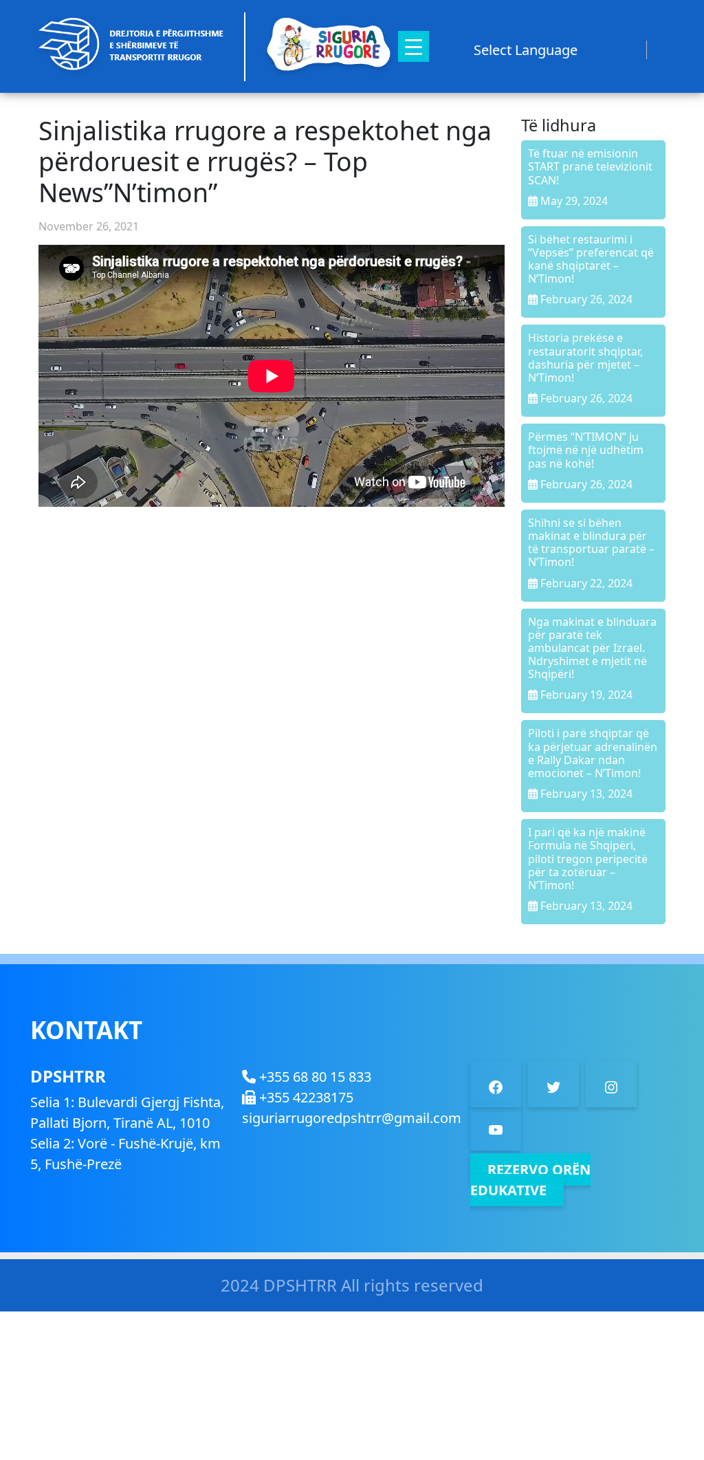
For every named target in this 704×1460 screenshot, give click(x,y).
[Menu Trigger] (413, 46)
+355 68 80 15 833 (313, 1076)
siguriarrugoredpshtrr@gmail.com (351, 1118)
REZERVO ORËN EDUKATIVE (530, 1179)
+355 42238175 (304, 1097)
